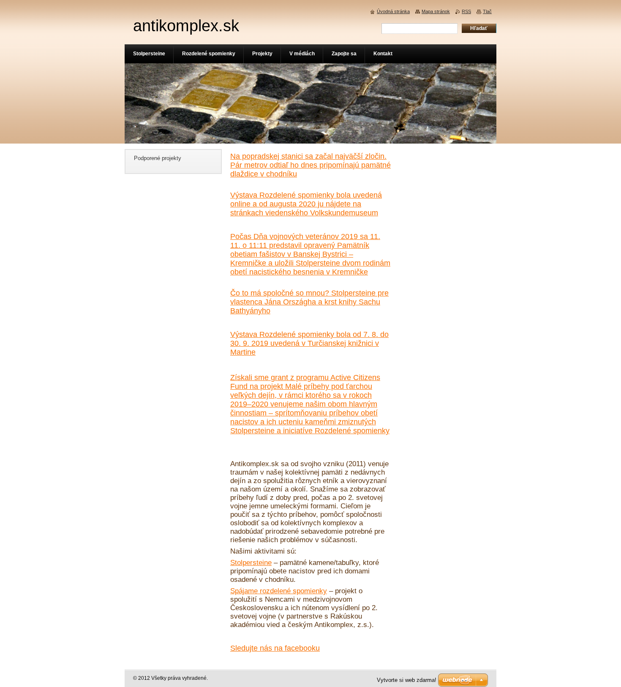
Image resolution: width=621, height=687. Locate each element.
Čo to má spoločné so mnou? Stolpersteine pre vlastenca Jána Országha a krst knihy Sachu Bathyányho (309, 302)
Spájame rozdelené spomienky (278, 591)
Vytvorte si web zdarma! (406, 680)
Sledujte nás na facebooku (275, 648)
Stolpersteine (251, 563)
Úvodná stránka (393, 11)
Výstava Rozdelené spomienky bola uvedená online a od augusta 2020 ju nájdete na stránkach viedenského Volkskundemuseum (306, 204)
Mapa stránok (436, 11)
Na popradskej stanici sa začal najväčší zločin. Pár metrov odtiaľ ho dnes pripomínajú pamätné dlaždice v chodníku (310, 165)
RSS (466, 11)
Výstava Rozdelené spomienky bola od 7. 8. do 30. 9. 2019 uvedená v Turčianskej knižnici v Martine (309, 343)
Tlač (487, 11)
